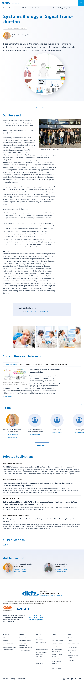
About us (6, 634)
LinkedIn (30, 311)
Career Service (56, 659)
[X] (76, 679)
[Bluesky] (72, 679)
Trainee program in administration (57, 650)
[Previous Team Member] (77, 404)
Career (54, 634)
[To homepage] (11, 3)
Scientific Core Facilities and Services (25, 647)
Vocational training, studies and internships (57, 645)
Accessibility (21, 679)
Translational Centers (25, 650)
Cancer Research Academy (56, 662)
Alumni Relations (56, 669)
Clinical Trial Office (41, 642)
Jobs (53, 638)
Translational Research (42, 650)
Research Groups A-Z (25, 640)
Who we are (6, 638)
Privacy (13, 679)
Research (22, 634)
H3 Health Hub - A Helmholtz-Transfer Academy (41, 659)
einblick (70, 653)
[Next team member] (81, 404)
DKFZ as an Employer (57, 640)
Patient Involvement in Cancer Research (42, 653)
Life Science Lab (56, 666)
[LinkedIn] (68, 679)
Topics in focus (72, 650)
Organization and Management (8, 644)
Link (4, 545)
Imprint (5, 679)
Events (70, 640)
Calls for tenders (72, 648)
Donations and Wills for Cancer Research (9, 649)
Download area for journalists (73, 656)
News (69, 634)
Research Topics (23, 638)
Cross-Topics (22, 643)
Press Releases (72, 638)
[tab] (11, 364)
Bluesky (43, 311)
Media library (71, 660)
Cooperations (39, 663)
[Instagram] (64, 679)
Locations (6, 640)
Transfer (38, 634)
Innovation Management (39, 639)
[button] (24, 337)
